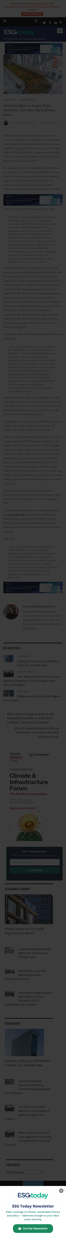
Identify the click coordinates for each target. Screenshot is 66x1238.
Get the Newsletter (35, 1228)
